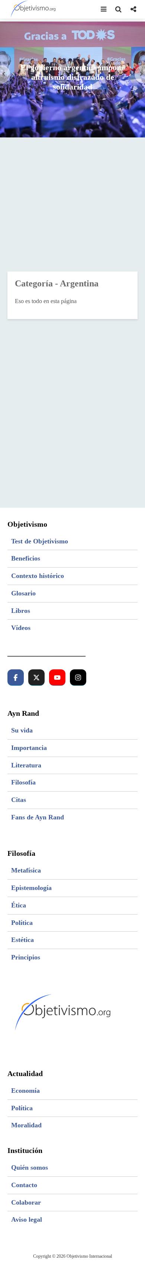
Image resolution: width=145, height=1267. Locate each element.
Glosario (23, 593)
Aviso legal (26, 1219)
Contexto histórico (37, 575)
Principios (25, 957)
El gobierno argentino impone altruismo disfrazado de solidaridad (72, 77)
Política (22, 922)
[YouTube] (57, 677)
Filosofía (23, 782)
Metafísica (26, 870)
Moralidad (26, 1125)
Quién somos (29, 1167)
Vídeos (20, 627)
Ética (18, 905)
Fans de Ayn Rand (37, 817)
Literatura (26, 765)
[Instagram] (78, 677)
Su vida (22, 730)
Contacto (24, 1185)
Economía (25, 1090)
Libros (20, 610)
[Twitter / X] (36, 677)
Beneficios (25, 558)
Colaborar (26, 1202)
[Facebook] (15, 677)
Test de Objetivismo (39, 541)
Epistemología (31, 887)
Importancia (29, 747)
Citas (18, 799)
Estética (22, 939)
